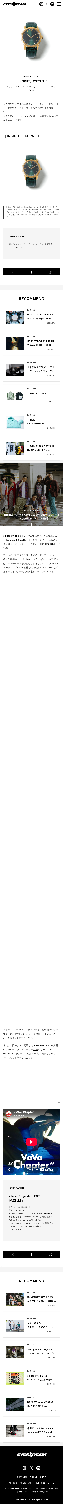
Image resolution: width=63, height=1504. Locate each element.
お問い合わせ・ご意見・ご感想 (47, 1488)
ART (30, 1483)
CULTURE (40, 1483)
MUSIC (30, 1345)
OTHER (30, 1397)
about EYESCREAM (12, 1488)
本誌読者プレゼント (22, 1492)
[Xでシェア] (12, 271)
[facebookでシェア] (31, 271)
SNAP (43, 1477)
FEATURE (22, 1477)
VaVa (35, 1049)
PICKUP (33, 1477)
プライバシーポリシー (40, 1492)
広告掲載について (27, 1488)
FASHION (31, 310)
